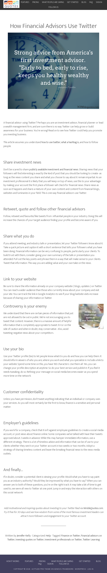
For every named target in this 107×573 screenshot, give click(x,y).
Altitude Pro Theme (41, 569)
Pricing (42, 561)
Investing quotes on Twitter (30, 539)
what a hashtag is (70, 142)
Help (48, 535)
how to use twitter (50, 142)
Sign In (50, 564)
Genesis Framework (63, 569)
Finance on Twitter (70, 535)
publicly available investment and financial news (53, 169)
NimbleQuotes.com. (93, 508)
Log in (90, 569)
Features (29, 561)
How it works (12, 561)
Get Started (84, 561)
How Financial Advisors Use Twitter (53, 26)
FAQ (39, 564)
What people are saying (62, 561)
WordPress (80, 569)
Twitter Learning (91, 539)
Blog (98, 561)
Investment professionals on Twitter (63, 539)
